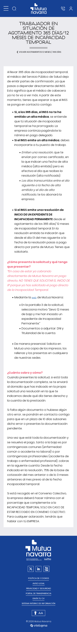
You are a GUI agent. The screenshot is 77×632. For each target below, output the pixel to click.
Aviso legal (39, 583)
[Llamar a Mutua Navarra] (63, 8)
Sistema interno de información (38, 603)
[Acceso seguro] (71, 8)
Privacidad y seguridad (38, 588)
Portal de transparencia (38, 593)
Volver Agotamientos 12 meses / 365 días (40, 52)
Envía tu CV (38, 598)
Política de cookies (38, 578)
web (34, 297)
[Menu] (6, 8)
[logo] (38, 8)
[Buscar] (14, 8)
